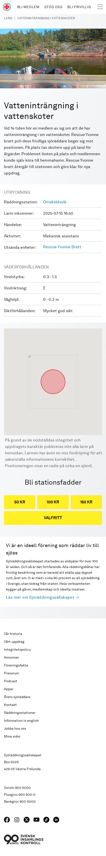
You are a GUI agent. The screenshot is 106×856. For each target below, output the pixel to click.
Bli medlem (28, 7)
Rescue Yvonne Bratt (62, 247)
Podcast (10, 681)
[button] (53, 369)
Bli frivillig (79, 7)
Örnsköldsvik (55, 202)
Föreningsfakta (16, 665)
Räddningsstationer (19, 713)
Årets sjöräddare (17, 697)
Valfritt (53, 517)
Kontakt (10, 705)
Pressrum (11, 673)
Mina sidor (12, 736)
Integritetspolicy (17, 649)
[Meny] (100, 7)
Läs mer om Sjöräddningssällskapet (40, 597)
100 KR (53, 502)
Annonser (11, 657)
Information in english (21, 721)
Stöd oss (53, 7)
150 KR (86, 502)
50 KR (19, 502)
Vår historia (13, 634)
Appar (8, 689)
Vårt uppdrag (14, 642)
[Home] (7, 7)
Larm (8, 18)
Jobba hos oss (15, 728)
